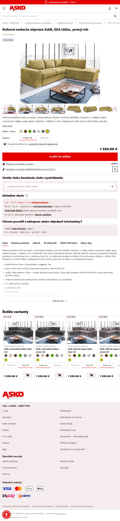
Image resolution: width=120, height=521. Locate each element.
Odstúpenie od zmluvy (71, 417)
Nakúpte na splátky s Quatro (20, 164)
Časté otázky (66, 423)
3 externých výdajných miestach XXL (43, 144)
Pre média (7, 436)
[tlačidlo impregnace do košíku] (115, 169)
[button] (9, 109)
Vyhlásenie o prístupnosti (72, 449)
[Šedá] (34, 131)
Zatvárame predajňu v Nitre (62, 2)
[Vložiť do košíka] (27, 375)
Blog (4, 449)
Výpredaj (64, 467)
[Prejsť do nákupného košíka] (116, 8)
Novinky (6, 474)
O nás (5, 411)
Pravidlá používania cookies (81, 506)
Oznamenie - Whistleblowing (74, 436)
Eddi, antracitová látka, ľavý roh (18, 349)
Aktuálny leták (67, 461)
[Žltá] (47, 131)
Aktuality (6, 417)
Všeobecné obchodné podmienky (16, 506)
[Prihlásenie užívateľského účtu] (110, 8)
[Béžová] (21, 131)
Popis (5, 243)
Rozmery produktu (20, 243)
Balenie (36, 243)
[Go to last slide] (5, 108)
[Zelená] (30, 131)
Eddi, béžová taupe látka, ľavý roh (80, 349)
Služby (5, 430)
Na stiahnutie (50, 243)
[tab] (5, 243)
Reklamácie (65, 411)
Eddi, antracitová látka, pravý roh (47, 349)
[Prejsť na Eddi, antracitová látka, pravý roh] (50, 332)
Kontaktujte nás (67, 430)
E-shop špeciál (9, 467)
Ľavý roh (44, 138)
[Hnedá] (25, 131)
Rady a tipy (86, 243)
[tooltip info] (26, 195)
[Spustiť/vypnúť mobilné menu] (4, 8)
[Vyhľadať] (116, 16)
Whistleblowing (61, 506)
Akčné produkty (10, 461)
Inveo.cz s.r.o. (60, 514)
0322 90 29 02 (19, 228)
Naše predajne (9, 423)
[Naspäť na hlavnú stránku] (17, 8)
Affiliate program (68, 443)
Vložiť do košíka (60, 156)
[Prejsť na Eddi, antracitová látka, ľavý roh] (18, 332)
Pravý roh (27, 138)
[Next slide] (115, 108)
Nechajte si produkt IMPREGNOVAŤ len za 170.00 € (30, 169)
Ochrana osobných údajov (42, 506)
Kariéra (5, 443)
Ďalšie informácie (68, 243)
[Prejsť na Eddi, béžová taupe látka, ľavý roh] (82, 332)
